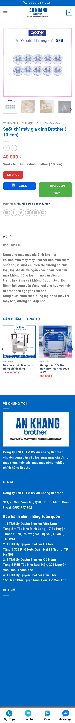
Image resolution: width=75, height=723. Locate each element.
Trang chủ (10, 123)
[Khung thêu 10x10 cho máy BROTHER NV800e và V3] (55, 342)
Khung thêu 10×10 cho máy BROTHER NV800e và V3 (54, 369)
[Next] (65, 62)
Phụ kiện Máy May (48, 123)
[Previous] (9, 62)
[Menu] (5, 12)
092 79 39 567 (57, 189)
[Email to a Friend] (28, 212)
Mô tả (7, 236)
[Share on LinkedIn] (42, 212)
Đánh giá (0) (11, 244)
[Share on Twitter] (21, 212)
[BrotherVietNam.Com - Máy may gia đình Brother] (38, 13)
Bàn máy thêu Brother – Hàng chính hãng (18, 367)
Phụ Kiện (27, 123)
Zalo (22, 186)
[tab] (37, 237)
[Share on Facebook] (14, 212)
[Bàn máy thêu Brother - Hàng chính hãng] (19, 342)
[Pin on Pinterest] (35, 212)
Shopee (13, 175)
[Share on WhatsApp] (6, 212)
